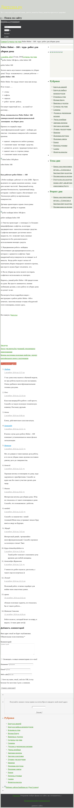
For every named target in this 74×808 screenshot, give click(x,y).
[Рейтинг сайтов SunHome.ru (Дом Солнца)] (21, 787)
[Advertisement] (20, 331)
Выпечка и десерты (60, 103)
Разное (56, 142)
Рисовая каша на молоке (62, 176)
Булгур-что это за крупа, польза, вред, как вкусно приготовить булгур (62, 182)
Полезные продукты (61, 136)
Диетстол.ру (11, 7)
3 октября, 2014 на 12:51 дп (14, 429)
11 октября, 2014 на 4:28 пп (14, 614)
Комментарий (6, 642)
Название (5, 664)
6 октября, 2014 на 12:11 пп (14, 581)
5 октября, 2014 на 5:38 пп (14, 551)
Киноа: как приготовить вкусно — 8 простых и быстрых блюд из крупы (62, 169)
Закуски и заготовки (61, 126)
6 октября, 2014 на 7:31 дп (14, 564)
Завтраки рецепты (60, 123)
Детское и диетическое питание (20, 746)
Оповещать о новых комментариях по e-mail (20, 659)
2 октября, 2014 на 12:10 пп (15, 396)
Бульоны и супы (59, 97)
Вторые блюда (58, 100)
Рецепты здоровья (60, 145)
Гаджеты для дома (14, 41)
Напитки (56, 132)
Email (3, 669)
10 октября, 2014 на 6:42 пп (15, 598)
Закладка (4, 345)
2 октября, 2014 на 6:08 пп (14, 415)
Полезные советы (60, 139)
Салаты (56, 149)
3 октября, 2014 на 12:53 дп (14, 449)
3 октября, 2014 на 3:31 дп (14, 469)
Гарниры (56, 110)
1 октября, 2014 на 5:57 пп (14, 372)
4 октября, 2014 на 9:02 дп (14, 492)
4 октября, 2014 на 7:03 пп (14, 531)
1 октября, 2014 (7, 57)
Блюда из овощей (60, 87)
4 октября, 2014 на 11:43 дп (14, 512)
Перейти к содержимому (10, 22)
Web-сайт (4, 674)
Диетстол (13, 315)
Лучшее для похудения (62, 129)
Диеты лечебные (59, 119)
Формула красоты (60, 152)
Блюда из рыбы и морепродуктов (20, 727)
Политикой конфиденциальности (37, 801)
